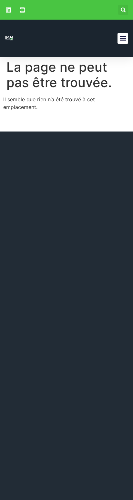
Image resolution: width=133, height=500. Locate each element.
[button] (123, 10)
